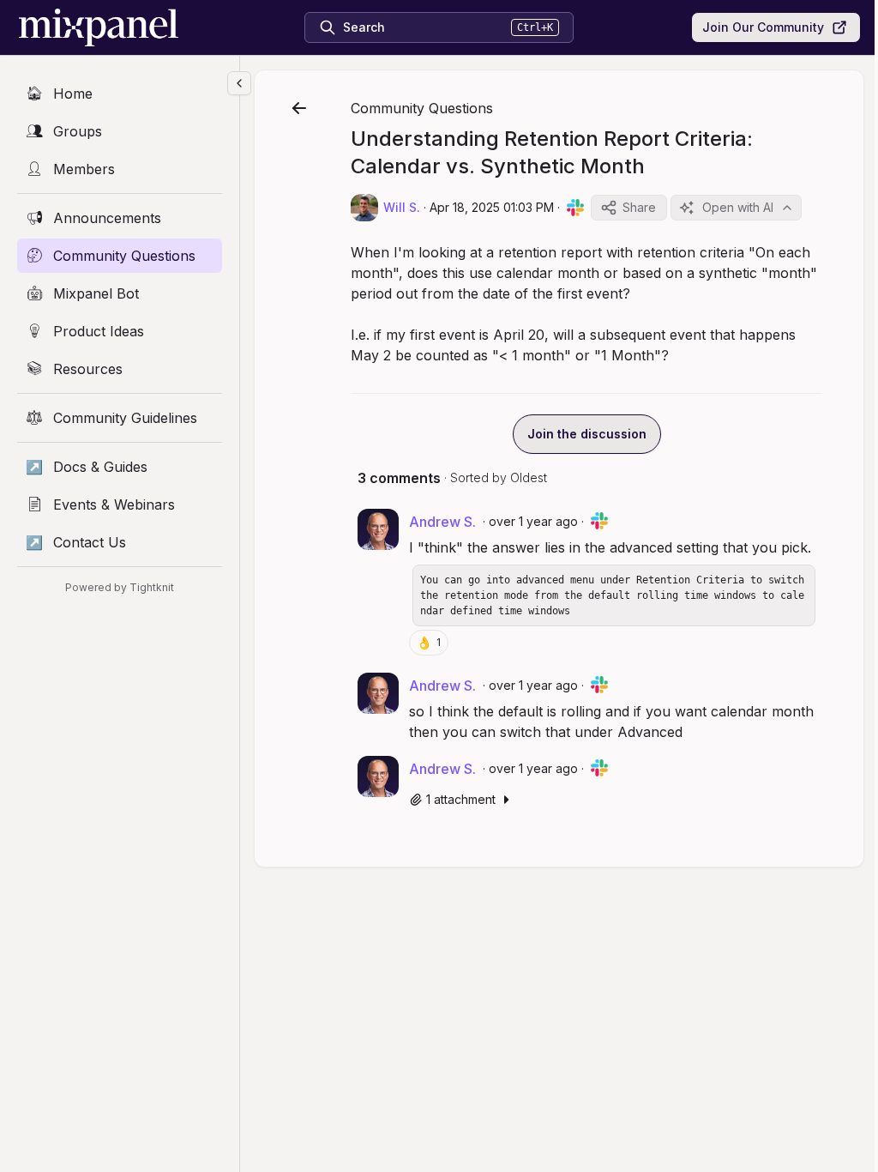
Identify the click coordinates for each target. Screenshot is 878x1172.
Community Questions (422, 108)
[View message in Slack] (575, 208)
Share (639, 207)
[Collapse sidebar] (239, 83)
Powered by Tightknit (119, 587)
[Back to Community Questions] (299, 108)
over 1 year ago (533, 521)
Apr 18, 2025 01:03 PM (492, 207)
